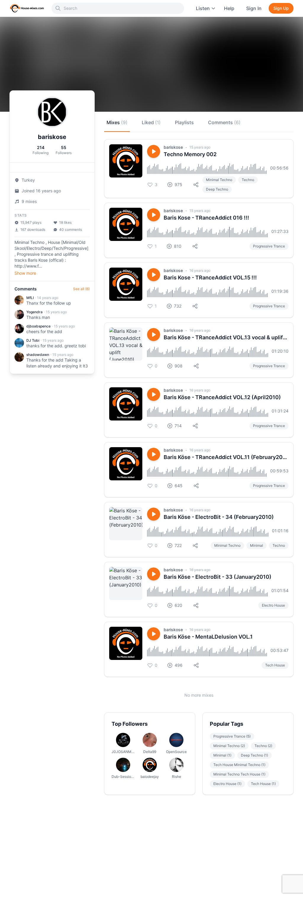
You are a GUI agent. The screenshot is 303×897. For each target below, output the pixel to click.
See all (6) (81, 289)
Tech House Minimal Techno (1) (239, 764)
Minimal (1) (222, 755)
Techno (248, 180)
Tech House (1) (263, 783)
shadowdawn (37, 354)
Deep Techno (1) (254, 755)
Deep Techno (217, 189)
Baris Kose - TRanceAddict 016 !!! (206, 218)
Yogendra (34, 312)
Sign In (254, 8)
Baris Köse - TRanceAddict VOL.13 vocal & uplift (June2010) (226, 337)
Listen (203, 8)
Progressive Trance (269, 246)
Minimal (256, 545)
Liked (151, 122)
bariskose (173, 147)
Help (229, 8)
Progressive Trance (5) (232, 736)
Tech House (275, 665)
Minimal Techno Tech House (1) (239, 774)
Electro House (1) (227, 783)
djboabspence (38, 326)
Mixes (117, 122)
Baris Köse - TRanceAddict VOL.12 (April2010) (222, 397)
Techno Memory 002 (190, 154)
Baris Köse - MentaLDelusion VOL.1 (208, 637)
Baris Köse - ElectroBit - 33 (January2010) (217, 577)
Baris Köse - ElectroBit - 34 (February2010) (219, 517)
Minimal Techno (219, 180)
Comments (224, 122)
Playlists (184, 122)
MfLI (30, 297)
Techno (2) (263, 745)
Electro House (273, 605)
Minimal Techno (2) (229, 745)
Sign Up (281, 8)
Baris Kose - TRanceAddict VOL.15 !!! (210, 277)
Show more (25, 273)
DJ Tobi (32, 340)
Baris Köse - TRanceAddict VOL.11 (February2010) (226, 457)
